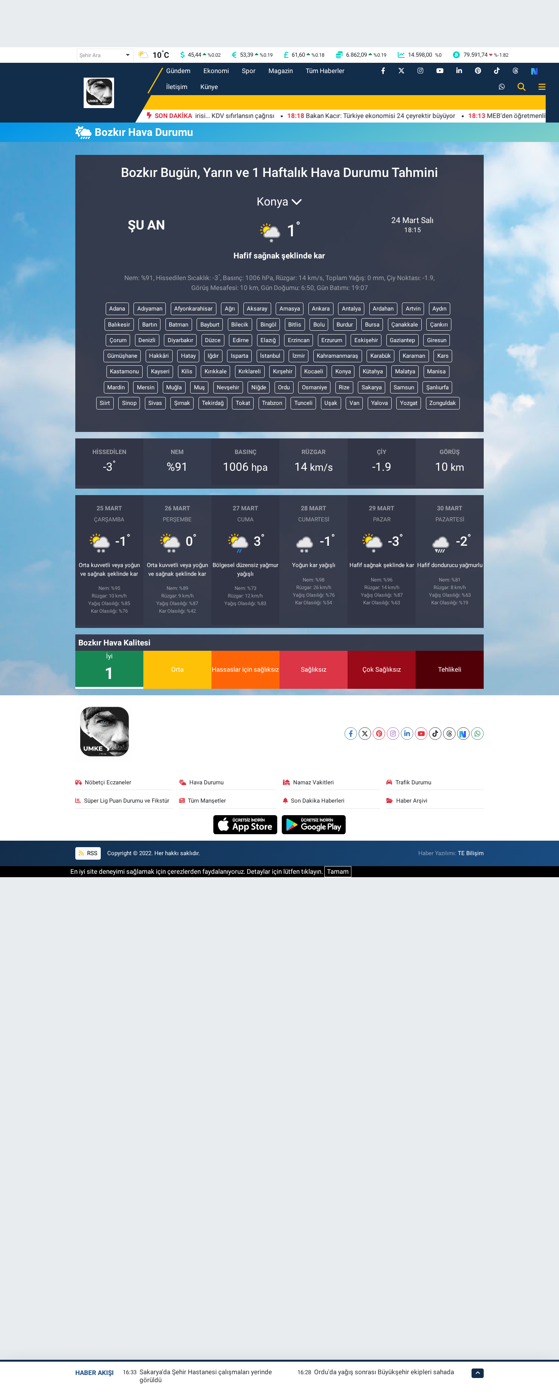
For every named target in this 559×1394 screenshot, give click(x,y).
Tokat (243, 403)
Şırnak (182, 403)
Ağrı (230, 308)
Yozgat (409, 403)
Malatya (405, 371)
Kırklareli (249, 371)
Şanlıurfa (437, 387)
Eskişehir (366, 340)
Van (354, 403)
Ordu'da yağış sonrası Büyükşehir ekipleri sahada (384, 1372)
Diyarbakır (180, 340)
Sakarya (372, 387)
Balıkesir (119, 324)
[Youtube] (421, 733)
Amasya (290, 308)
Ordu (284, 387)
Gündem (178, 71)
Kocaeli (313, 371)
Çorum (118, 340)
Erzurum (331, 340)
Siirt (105, 403)
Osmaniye (314, 387)
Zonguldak (442, 403)
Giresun (436, 340)
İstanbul (270, 355)
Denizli (147, 340)
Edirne (241, 340)
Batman (178, 324)
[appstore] (246, 824)
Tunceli (303, 403)
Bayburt (209, 324)
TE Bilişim (471, 853)
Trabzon (272, 403)
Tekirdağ (213, 403)
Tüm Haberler (325, 71)
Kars (443, 355)
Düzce (213, 340)
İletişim (176, 87)
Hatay (188, 355)
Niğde (258, 387)
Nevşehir (228, 387)
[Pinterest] (379, 733)
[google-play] (314, 824)
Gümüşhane (122, 355)
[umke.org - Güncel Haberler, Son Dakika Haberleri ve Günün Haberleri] (98, 92)
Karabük (380, 355)
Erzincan (299, 340)
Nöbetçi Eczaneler (108, 782)
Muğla (174, 387)
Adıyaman (149, 308)
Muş (199, 387)
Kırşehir (282, 371)
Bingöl (268, 324)
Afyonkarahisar (193, 308)
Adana (117, 308)
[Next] (463, 733)
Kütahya (373, 371)
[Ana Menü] (539, 87)
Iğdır (213, 355)
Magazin (280, 71)
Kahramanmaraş (337, 355)
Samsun (404, 387)
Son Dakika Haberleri (318, 800)
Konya (343, 371)
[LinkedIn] (407, 733)
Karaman (414, 355)
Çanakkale (404, 324)
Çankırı (439, 324)
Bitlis (294, 324)
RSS (91, 853)
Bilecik (239, 324)
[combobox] (105, 55)
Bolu (319, 324)
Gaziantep (402, 340)
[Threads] (449, 733)
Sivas (155, 403)
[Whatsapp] (477, 733)
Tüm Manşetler (207, 800)
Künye (209, 87)
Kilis (186, 371)
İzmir (298, 355)
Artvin (413, 308)
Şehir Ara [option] (90, 55)
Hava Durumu (206, 782)
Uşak (330, 403)
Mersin (145, 387)
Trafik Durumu (413, 782)
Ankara (321, 308)
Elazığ (268, 340)
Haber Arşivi (411, 800)
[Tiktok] (435, 733)
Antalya (351, 308)
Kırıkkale (216, 371)
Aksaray (257, 308)
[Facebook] (351, 733)
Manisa (436, 371)
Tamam (338, 871)
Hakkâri (159, 355)
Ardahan (383, 308)
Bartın (149, 324)
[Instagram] (393, 733)
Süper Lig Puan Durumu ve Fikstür (126, 800)
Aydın (439, 308)
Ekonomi (216, 71)
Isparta (239, 355)
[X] (365, 733)
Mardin (116, 387)
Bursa (372, 324)
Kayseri (160, 371)
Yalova (379, 403)
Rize (344, 387)
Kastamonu (124, 371)
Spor (249, 71)
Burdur (345, 324)
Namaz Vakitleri (313, 782)
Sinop (129, 403)
